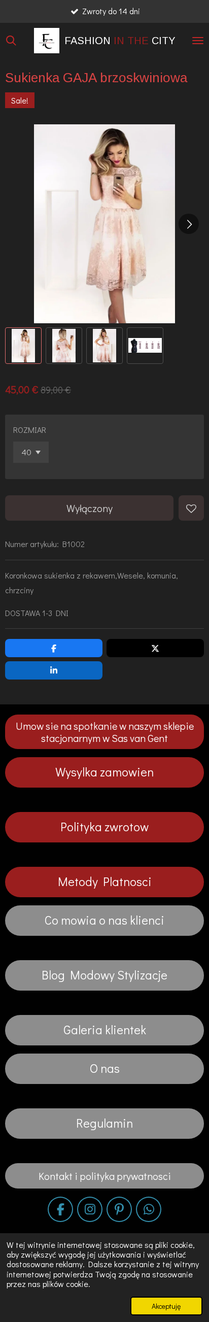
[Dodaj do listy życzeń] (191, 508)
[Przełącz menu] (198, 40)
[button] (23, 345)
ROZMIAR (29, 429)
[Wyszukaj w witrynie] (11, 40)
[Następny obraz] (189, 224)
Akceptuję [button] (166, 1306)
